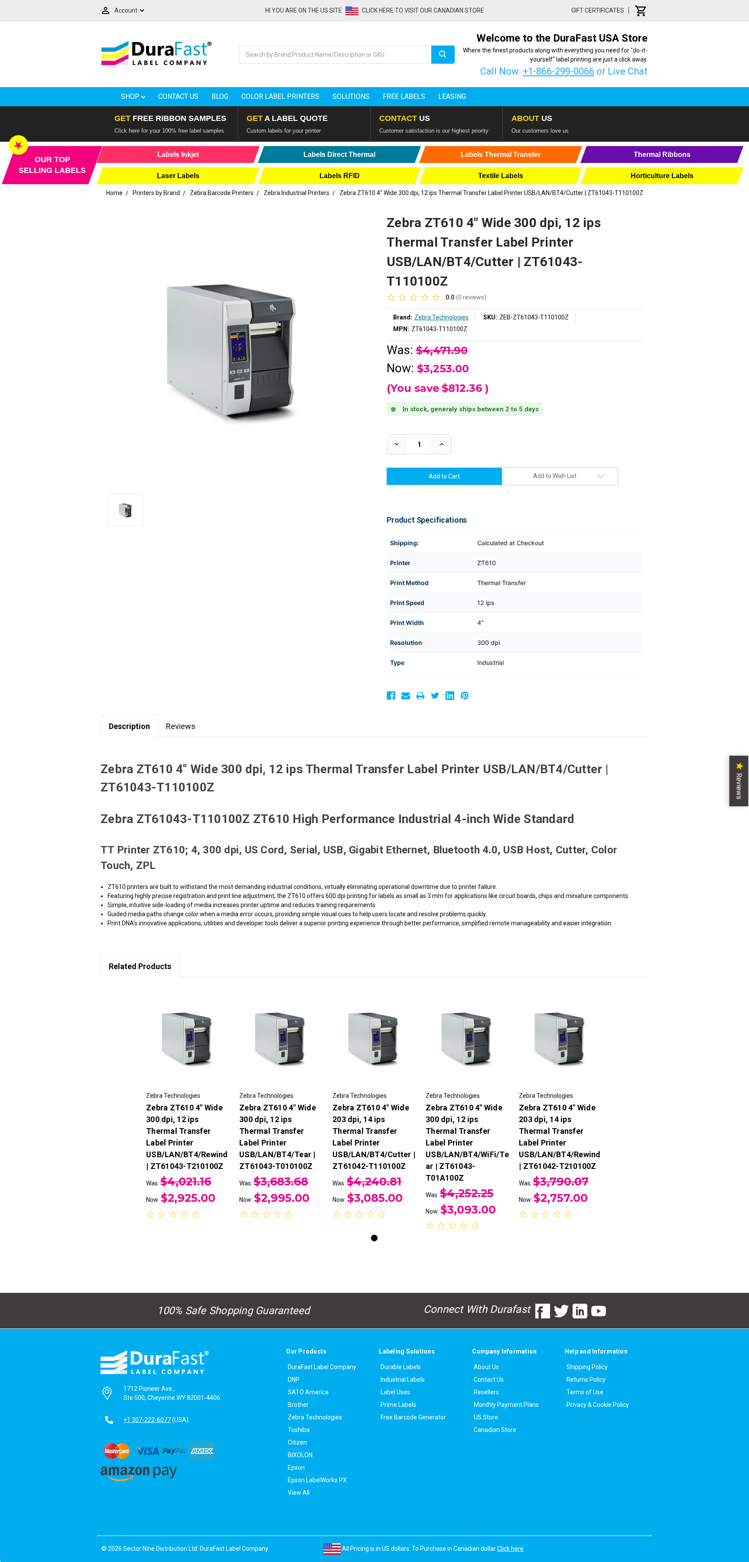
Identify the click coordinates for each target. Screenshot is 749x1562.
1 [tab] (374, 1238)
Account (126, 10)
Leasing (452, 96)
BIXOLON (300, 1454)
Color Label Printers (280, 96)
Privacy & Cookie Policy (598, 1404)
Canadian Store (495, 1429)
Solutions (351, 96)
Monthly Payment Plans (506, 1404)
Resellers (486, 1392)
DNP (294, 1379)
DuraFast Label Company (322, 1366)
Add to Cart (188, 1044)
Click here (510, 1548)
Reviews (180, 726)
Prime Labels (398, 1404)
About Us (486, 1366)
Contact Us (178, 96)
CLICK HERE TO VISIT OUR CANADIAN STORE (423, 10)
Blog (220, 96)
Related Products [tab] (140, 966)
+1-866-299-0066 (558, 71)
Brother (298, 1404)
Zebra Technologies (315, 1417)
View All (298, 1492)
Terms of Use (585, 1392)
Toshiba (298, 1429)
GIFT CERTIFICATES (597, 10)
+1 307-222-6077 (147, 1419)
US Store (486, 1417)
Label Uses (395, 1392)
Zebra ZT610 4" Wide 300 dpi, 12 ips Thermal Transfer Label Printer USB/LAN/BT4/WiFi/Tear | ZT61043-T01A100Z (467, 1142)
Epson (296, 1467)
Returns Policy (586, 1379)
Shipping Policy (587, 1366)
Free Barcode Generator (413, 1417)
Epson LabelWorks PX (317, 1480)
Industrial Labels (403, 1379)
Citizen (297, 1442)
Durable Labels (401, 1366)
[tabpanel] (188, 1104)
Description (129, 726)
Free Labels (404, 96)
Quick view (188, 1028)
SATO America (308, 1392)
